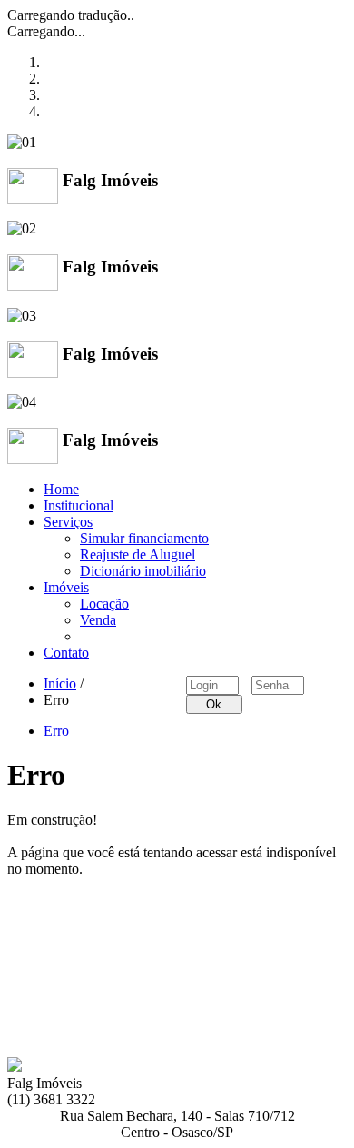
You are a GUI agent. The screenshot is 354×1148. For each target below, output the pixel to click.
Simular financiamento (144, 538)
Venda (98, 620)
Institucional (78, 505)
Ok (213, 704)
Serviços (68, 521)
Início (60, 683)
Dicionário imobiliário (143, 571)
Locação (104, 603)
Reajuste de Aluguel (137, 554)
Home (61, 489)
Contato (66, 652)
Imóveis (66, 587)
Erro (56, 730)
